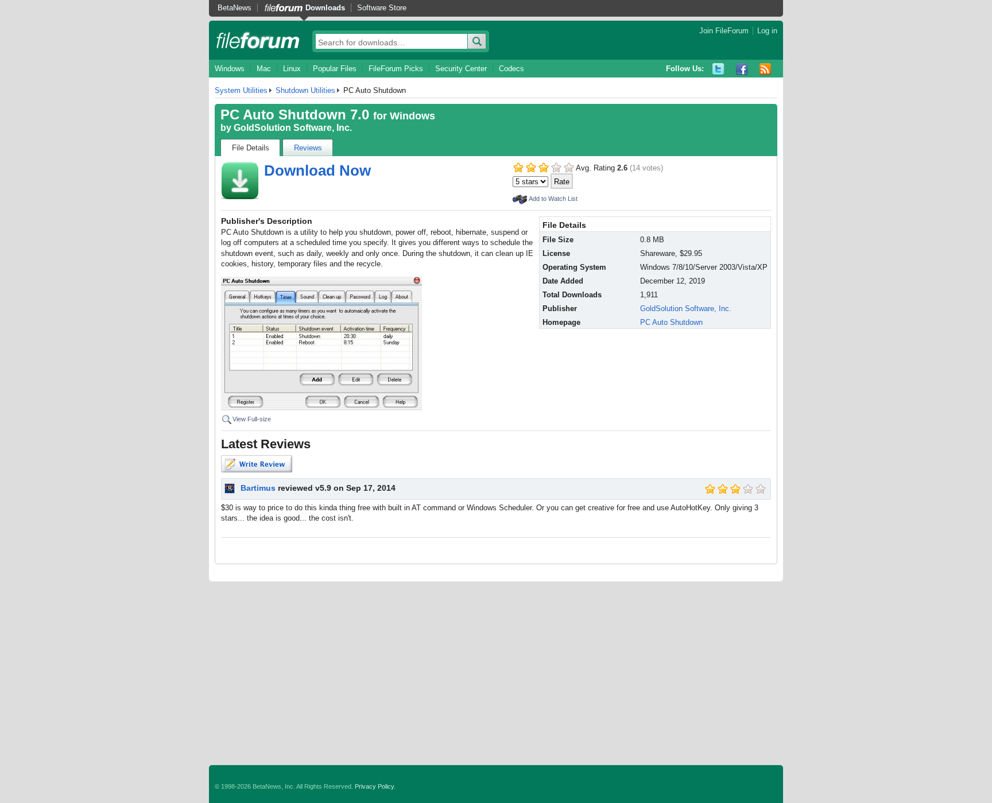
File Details (250, 147)
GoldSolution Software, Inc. (293, 128)
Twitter (718, 69)
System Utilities (241, 90)
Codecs (511, 68)
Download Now (317, 170)
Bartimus (258, 487)
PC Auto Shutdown (671, 322)
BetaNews (234, 7)
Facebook (742, 69)
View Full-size (251, 419)
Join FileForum (724, 30)
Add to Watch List (553, 198)
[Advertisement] (496, 673)
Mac (264, 68)
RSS (766, 69)
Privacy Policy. (375, 786)
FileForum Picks (396, 68)
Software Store (381, 7)
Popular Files (334, 68)
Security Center (461, 68)
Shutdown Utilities (305, 90)
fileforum (258, 40)
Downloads (325, 7)
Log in (767, 30)
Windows (230, 68)
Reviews (308, 147)
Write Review (256, 463)
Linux (292, 68)
